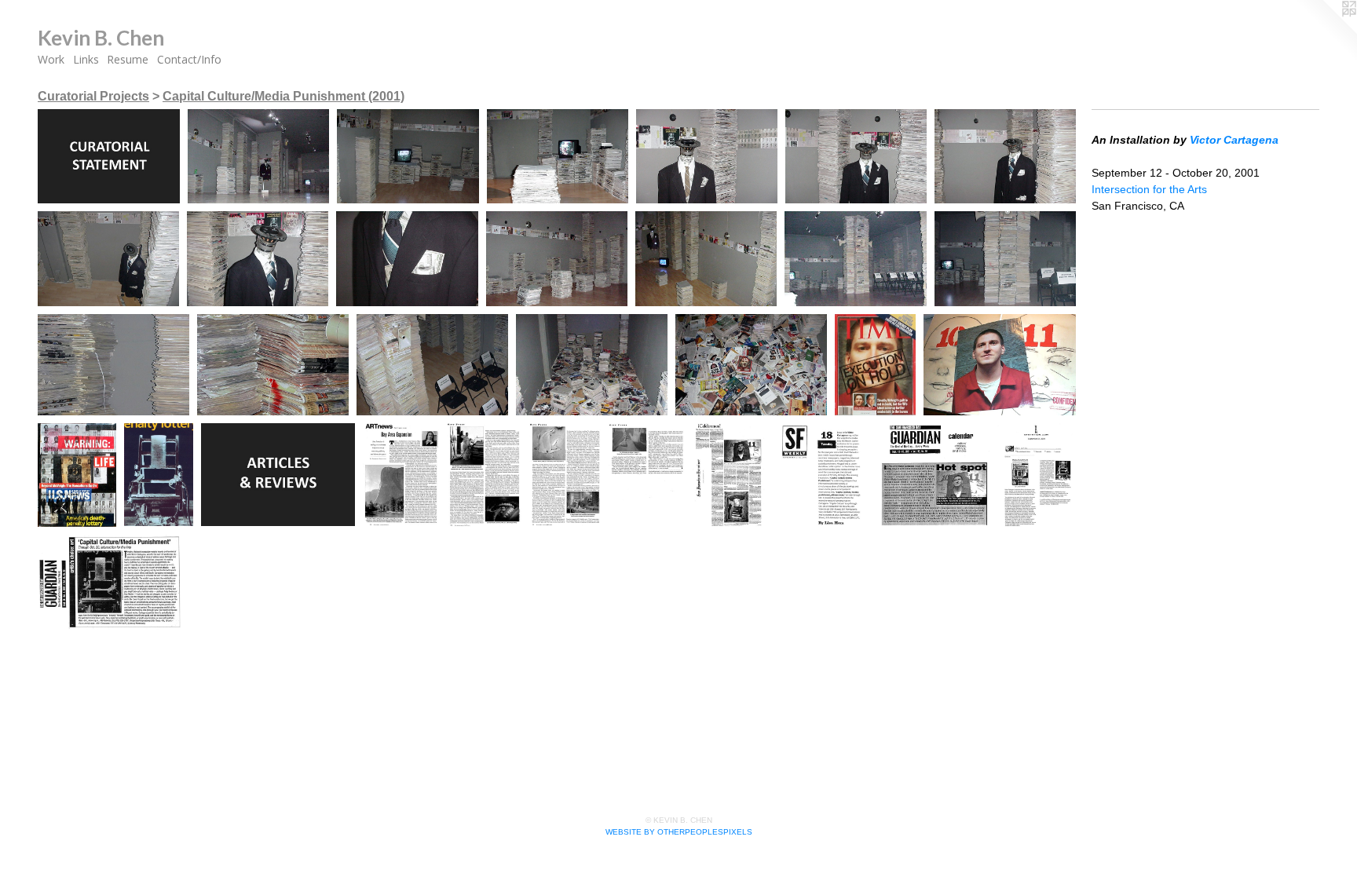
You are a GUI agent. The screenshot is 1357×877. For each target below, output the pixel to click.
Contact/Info (189, 59)
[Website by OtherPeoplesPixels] (1325, 31)
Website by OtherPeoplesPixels (678, 832)
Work (51, 59)
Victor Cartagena (1234, 139)
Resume (127, 59)
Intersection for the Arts (1149, 189)
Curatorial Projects (93, 96)
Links (86, 59)
